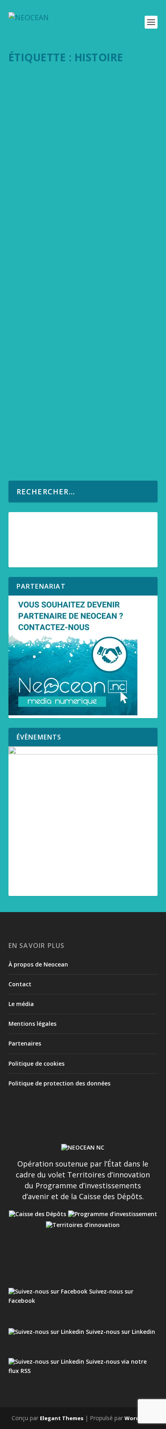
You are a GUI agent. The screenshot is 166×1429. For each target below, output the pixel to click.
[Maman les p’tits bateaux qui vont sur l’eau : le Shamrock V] (84, 86)
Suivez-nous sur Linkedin (119, 1331)
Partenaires (24, 1043)
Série (75, 129)
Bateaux (58, 129)
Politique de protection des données (59, 1083)
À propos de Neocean (38, 964)
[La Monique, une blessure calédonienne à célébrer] (84, 356)
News (74, 399)
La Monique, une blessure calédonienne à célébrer (64, 383)
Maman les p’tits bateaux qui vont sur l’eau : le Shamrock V (83, 113)
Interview (83, 269)
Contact (19, 984)
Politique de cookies (36, 1063)
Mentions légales (32, 1023)
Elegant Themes (61, 1418)
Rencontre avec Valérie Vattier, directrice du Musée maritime (76, 253)
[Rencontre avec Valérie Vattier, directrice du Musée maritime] (84, 226)
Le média (21, 1004)
